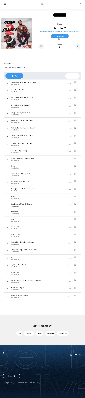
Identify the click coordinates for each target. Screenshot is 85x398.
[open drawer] (5, 4)
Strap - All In (20, 67)
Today (40, 333)
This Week (29, 333)
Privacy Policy (35, 383)
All (20, 333)
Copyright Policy (8, 383)
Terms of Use (22, 383)
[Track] (76, 83)
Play (15, 76)
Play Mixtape (60, 36)
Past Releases (63, 333)
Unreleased (50, 333)
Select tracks (72, 76)
